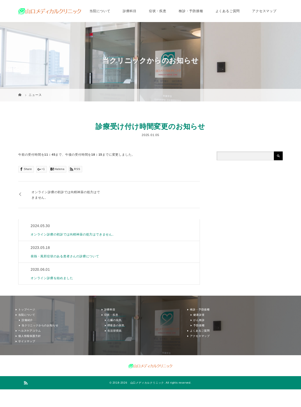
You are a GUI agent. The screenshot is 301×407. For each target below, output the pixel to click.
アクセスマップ (264, 11)
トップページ (26, 309)
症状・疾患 (157, 11)
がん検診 (198, 320)
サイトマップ (26, 341)
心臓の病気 (115, 320)
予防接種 (198, 325)
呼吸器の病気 (116, 325)
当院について (99, 11)
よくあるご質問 (228, 11)
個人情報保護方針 (29, 336)
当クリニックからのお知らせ (40, 325)
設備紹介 (27, 320)
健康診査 (198, 314)
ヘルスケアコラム (29, 330)
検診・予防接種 (191, 11)
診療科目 (130, 11)
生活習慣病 (115, 330)
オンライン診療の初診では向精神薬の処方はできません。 (66, 195)
